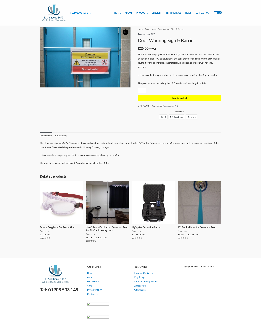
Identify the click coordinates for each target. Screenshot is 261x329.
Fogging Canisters (143, 273)
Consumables (141, 289)
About (128, 13)
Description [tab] (46, 135)
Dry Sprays (139, 277)
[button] (125, 32)
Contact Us (202, 13)
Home (117, 13)
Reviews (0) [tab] (61, 135)
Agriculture (140, 285)
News (188, 13)
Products (142, 13)
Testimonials (173, 13)
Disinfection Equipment (146, 281)
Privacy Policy (94, 289)
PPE (153, 34)
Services (157, 13)
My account (93, 281)
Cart (89, 285)
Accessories (150, 29)
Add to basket (179, 98)
